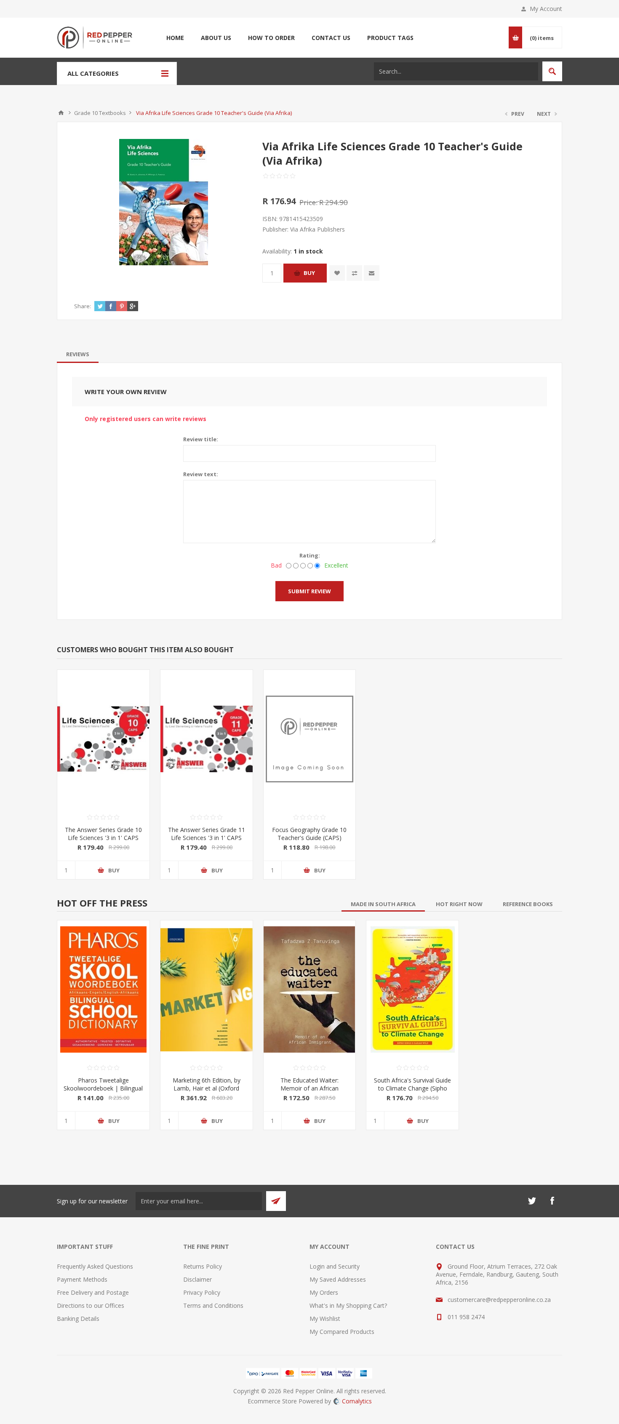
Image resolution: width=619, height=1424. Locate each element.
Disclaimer (197, 1279)
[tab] (78, 354)
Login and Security (335, 1266)
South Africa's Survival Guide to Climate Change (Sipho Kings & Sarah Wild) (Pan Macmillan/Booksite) (412, 1092)
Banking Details (78, 1319)
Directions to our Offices (90, 1305)
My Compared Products (342, 1332)
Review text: (200, 474)
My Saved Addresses (338, 1279)
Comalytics (357, 1401)
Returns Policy (202, 1266)
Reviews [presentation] (77, 354)
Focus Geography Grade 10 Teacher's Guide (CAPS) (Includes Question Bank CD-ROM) (309, 842)
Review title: (200, 439)
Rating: (309, 555)
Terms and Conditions (213, 1305)
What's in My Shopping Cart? (348, 1305)
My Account (546, 9)
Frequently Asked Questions (95, 1266)
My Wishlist (325, 1319)
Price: (308, 202)
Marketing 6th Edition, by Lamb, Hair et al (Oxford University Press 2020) (206, 1088)
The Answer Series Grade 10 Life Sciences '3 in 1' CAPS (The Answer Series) (103, 838)
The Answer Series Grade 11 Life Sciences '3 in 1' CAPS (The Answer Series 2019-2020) (206, 842)
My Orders (324, 1292)
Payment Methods (82, 1279)
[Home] (61, 113)
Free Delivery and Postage (93, 1292)
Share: (82, 306)
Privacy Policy (201, 1292)
